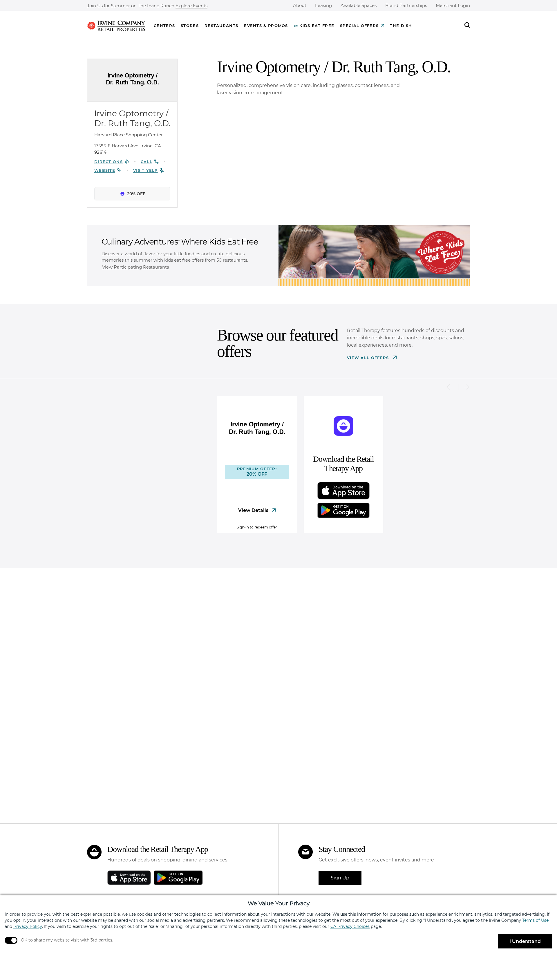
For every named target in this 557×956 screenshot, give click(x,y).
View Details (254, 510)
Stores (190, 25)
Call (146, 161)
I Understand (525, 941)
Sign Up (340, 878)
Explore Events (191, 5)
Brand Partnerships (406, 5)
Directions (108, 161)
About (299, 5)
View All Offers (368, 357)
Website (104, 170)
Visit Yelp (145, 170)
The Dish (401, 25)
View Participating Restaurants (135, 267)
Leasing (323, 5)
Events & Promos (266, 25)
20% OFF (136, 193)
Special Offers (359, 25)
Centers (164, 25)
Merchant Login (453, 5)
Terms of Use (535, 920)
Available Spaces (359, 5)
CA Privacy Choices (350, 926)
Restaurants (221, 25)
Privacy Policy (27, 926)
